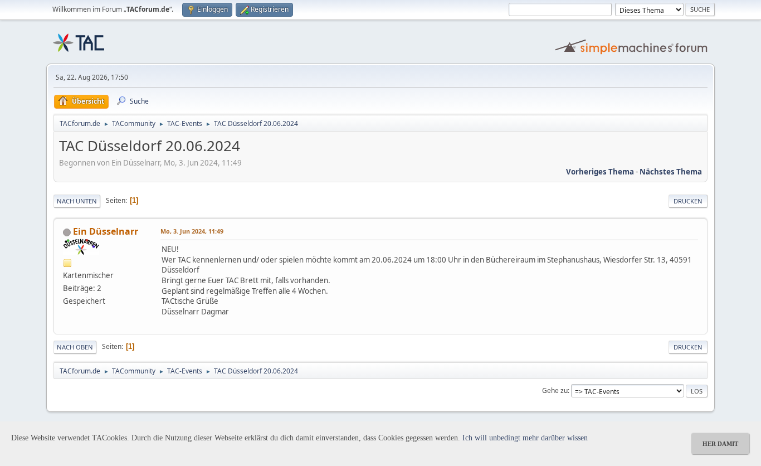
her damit (720, 443)
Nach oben (75, 347)
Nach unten (77, 201)
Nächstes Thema (671, 172)
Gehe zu (555, 390)
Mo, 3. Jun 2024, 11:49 (191, 231)
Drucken (688, 201)
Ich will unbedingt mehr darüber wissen (525, 438)
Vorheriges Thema (600, 172)
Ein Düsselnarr (105, 231)
